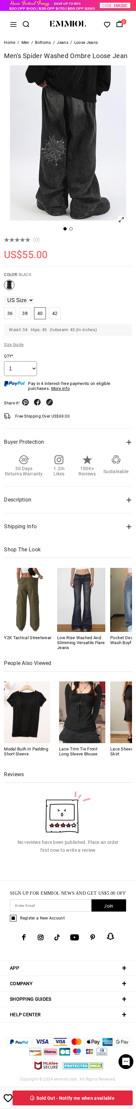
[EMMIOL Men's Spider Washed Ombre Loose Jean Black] (9, 287)
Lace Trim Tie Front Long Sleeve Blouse (78, 751)
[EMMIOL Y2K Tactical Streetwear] (28, 600)
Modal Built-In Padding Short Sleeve (26, 751)
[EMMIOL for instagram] (41, 937)
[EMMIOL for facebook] (24, 937)
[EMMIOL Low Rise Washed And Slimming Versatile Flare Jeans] (81, 600)
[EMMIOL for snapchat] (110, 936)
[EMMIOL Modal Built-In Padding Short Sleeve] (27, 712)
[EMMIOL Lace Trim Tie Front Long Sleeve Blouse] (82, 712)
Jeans (62, 42)
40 (40, 313)
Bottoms (43, 42)
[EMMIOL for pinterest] (93, 937)
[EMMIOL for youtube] (74, 937)
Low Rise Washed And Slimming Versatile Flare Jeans (81, 642)
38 (25, 313)
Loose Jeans (86, 42)
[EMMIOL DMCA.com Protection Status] (83, 1069)
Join (108, 906)
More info (60, 388)
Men (25, 42)
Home (9, 42)
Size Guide (13, 344)
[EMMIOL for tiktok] (56, 937)
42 (55, 313)
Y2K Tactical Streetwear (27, 637)
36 (10, 313)
